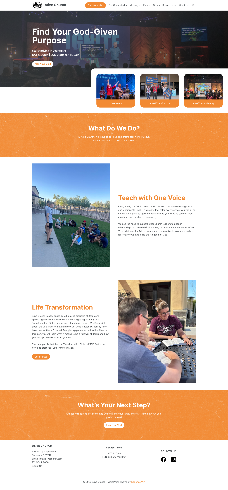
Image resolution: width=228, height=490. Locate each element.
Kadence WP (138, 482)
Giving (156, 5)
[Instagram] (174, 460)
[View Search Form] (193, 5)
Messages (135, 5)
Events (146, 5)
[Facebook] (164, 460)
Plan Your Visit (95, 5)
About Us (184, 5)
